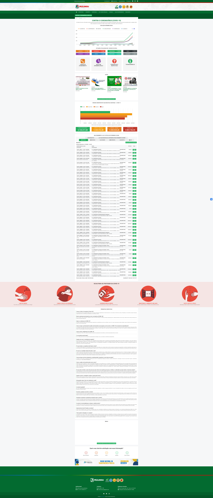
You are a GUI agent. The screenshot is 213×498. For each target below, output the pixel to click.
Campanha (80, 18)
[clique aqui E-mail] (104, 494)
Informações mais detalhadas (131, 142)
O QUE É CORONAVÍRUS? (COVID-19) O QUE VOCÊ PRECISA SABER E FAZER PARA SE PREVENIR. (114, 89)
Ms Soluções (102, 496)
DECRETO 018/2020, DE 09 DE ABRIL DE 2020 (82, 89)
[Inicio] (76, 12)
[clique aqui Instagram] (109, 494)
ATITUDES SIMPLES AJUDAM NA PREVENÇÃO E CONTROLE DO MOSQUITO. (130, 89)
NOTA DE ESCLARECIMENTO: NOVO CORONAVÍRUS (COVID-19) (98, 89)
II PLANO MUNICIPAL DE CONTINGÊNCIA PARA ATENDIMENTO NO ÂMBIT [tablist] (112, 137)
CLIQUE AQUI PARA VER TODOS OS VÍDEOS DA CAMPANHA (106, 443)
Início (76, 18)
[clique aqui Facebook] (106, 494)
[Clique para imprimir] (135, 150)
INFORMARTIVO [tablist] (91, 137)
